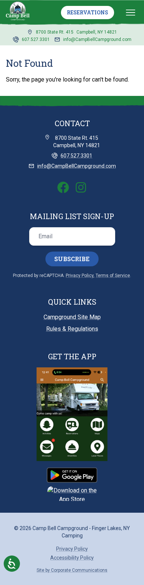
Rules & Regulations (72, 328)
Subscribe (72, 259)
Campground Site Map (72, 317)
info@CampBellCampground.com (97, 39)
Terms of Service (113, 275)
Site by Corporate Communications (72, 570)
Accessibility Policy (72, 558)
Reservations (87, 12)
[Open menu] (130, 12)
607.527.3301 (36, 39)
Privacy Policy (79, 275)
